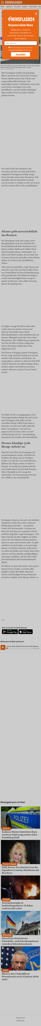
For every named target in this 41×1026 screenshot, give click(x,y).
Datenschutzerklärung (16, 50)
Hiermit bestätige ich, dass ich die (21, 47)
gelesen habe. (28, 50)
